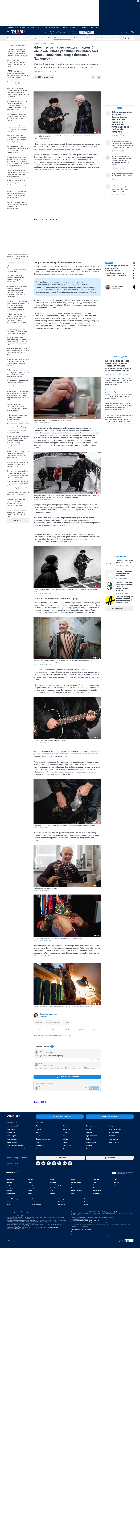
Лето (64, 1136)
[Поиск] (122, 32)
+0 (92, 1059)
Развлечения (91, 1142)
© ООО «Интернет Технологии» (16, 1241)
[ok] (49, 1163)
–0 (98, 1059)
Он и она (89, 1126)
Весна (38, 1132)
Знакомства (35, 27)
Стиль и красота (115, 1129)
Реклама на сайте (12, 1126)
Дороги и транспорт (43, 1139)
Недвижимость (12, 27)
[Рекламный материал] (86, 32)
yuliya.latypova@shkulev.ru (113, 1212)
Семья (88, 1149)
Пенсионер (38, 1022)
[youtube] (65, 1163)
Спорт (111, 1126)
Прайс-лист (10, 1129)
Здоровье (39, 1149)
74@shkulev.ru (28, 1226)
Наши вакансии (12, 1139)
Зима (65, 1126)
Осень (88, 1129)
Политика (89, 1132)
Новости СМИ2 (40, 1102)
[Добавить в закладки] (93, 77)
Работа (88, 1139)
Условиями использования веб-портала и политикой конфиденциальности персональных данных (100, 1222)
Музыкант (67, 1022)
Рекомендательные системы (79, 1232)
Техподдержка (11, 1142)
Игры (91, 27)
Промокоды (24, 27)
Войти (41, 1089)
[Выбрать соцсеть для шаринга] (99, 77)
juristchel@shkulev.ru (53, 1227)
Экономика (113, 1139)
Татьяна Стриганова (48, 1014)
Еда (37, 1142)
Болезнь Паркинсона (53, 1022)
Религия (89, 1146)
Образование (67, 1149)
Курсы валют (83, 27)
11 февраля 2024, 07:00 (40, 72)
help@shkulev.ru (19, 1229)
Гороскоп (72, 27)
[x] (59, 1163)
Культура (66, 1132)
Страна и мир (114, 1132)
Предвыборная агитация (15, 1146)
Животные (40, 1146)
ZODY (96, 27)
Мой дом (66, 1139)
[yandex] (70, 1163)
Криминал (66, 1129)
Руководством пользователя (79, 1219)
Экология (112, 1136)
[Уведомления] (127, 32)
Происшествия (91, 1136)
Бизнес (38, 1129)
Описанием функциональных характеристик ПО (85, 1220)
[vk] (43, 1163)
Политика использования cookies (81, 1229)
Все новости (18, 45)
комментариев (45, 77)
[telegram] (38, 1163)
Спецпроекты (114, 1142)
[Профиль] (132, 32)
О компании (10, 1132)
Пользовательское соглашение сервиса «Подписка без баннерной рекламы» (93, 1235)
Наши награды (11, 1136)
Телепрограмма (54, 27)
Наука (65, 1142)
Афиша (64, 27)
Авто (38, 1126)
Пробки (61, 32)
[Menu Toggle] (7, 32)
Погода (44, 27)
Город (38, 1136)
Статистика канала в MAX (15, 1149)
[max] (54, 1163)
